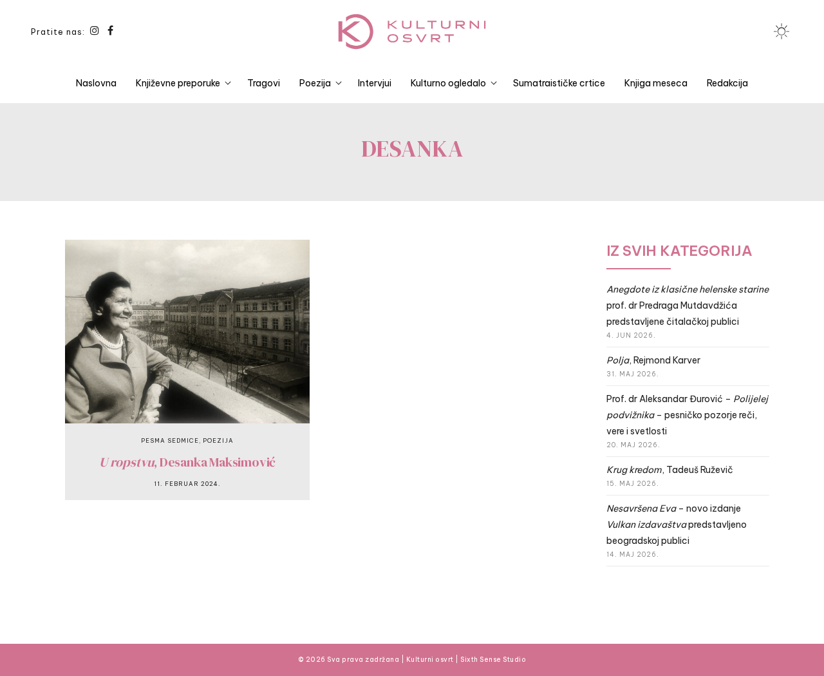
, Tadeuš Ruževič (669, 470)
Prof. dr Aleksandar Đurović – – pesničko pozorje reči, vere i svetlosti (687, 415)
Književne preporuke (178, 83)
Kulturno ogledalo (448, 83)
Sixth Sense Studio (493, 659)
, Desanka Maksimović (187, 462)
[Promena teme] (781, 31)
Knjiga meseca (656, 83)
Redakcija (727, 83)
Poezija (315, 83)
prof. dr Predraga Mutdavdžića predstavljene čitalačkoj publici (687, 305)
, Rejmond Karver (653, 360)
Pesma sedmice (170, 440)
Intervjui (374, 83)
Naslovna (96, 83)
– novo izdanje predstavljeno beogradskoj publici (676, 524)
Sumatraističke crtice (559, 83)
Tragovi (263, 83)
